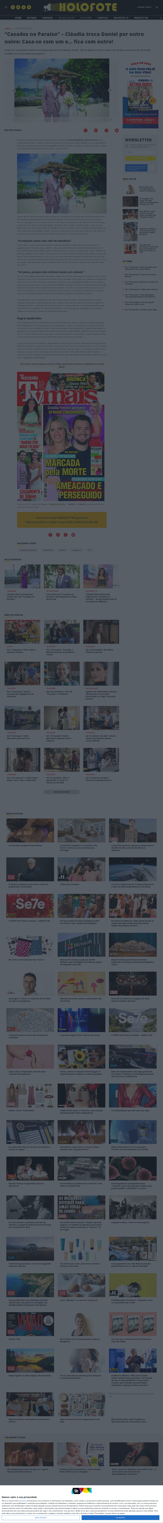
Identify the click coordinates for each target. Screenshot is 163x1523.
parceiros (22, 1501)
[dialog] (81, 1504)
